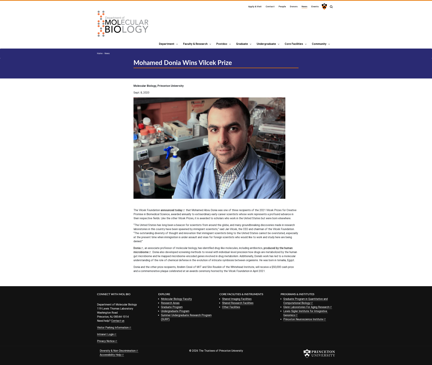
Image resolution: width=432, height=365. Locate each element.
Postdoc (221, 43)
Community (319, 43)
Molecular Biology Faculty (176, 299)
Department (166, 43)
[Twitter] (104, 300)
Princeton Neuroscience (303, 319)
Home (99, 53)
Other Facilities (231, 307)
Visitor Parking (113, 327)
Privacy (106, 341)
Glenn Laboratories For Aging (306, 307)
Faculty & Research (195, 43)
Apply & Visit (255, 6)
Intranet (105, 334)
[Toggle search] (331, 6)
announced (171, 210)
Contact (270, 6)
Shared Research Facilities (237, 303)
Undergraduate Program (175, 311)
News (304, 6)
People (282, 6)
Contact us (117, 320)
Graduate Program (172, 307)
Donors (294, 6)
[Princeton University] (324, 6)
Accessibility (110, 354)
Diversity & (118, 350)
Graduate (242, 43)
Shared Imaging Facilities (237, 299)
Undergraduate (266, 43)
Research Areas (170, 303)
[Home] (123, 25)
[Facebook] (99, 300)
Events (315, 6)
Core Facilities (294, 43)
